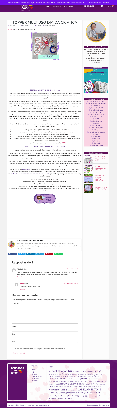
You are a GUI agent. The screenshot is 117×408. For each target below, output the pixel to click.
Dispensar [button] (105, 2)
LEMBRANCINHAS (77, 384)
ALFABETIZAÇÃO (61, 371)
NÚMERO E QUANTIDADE (76, 386)
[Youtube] (90, 6)
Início (47, 6)
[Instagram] (88, 6)
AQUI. (64, 143)
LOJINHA (92, 384)
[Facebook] (85, 6)
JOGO (51, 384)
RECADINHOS (94, 393)
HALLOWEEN (82, 381)
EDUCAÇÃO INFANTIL (60, 379)
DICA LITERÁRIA (92, 376)
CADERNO (83, 374)
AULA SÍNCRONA (63, 374)
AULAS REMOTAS (92, 371)
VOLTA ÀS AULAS (64, 398)
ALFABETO (77, 371)
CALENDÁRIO (91, 374)
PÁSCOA (82, 393)
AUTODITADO (74, 374)
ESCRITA (76, 379)
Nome (14, 326)
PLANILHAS (55, 393)
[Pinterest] (93, 6)
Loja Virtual (57, 6)
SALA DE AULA (91, 396)
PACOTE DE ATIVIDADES (58, 390)
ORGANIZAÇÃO (96, 386)
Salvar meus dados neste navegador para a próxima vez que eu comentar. (39, 348)
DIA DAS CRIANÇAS (79, 376)
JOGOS (57, 384)
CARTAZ (99, 374)
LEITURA (65, 384)
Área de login (68, 6)
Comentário (16, 303)
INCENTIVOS (102, 381)
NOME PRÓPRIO (63, 386)
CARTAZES (53, 376)
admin (22, 283)
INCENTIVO (92, 381)
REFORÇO (83, 396)
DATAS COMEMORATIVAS (65, 376)
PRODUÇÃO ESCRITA (69, 393)
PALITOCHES (71, 390)
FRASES (73, 381)
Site (13, 341)
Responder (19, 277)
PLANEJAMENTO (89, 389)
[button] (102, 6)
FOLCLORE (65, 381)
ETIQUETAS (85, 379)
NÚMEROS (87, 386)
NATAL (54, 386)
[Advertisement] (44, 74)
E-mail (14, 334)
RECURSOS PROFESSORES (64, 396)
